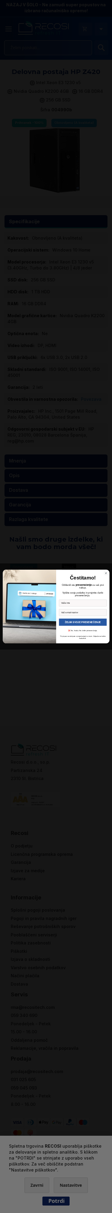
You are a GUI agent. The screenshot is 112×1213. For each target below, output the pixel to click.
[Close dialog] (105, 573)
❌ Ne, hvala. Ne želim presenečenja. (82, 630)
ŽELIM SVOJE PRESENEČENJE (83, 622)
